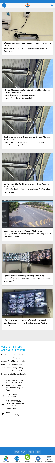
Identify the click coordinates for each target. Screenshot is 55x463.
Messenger (38, 461)
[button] (4, 5)
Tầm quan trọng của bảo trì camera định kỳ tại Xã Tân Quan (27, 44)
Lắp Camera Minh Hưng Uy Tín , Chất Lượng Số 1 (25, 320)
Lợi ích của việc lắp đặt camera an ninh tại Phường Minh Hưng (26, 185)
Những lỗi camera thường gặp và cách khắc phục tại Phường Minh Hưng (27, 91)
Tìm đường (6, 461)
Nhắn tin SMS (49, 461)
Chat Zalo (17, 461)
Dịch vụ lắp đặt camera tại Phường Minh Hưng (24, 276)
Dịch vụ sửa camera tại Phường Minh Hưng (23, 231)
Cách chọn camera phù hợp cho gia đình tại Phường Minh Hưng (27, 138)
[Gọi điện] (27, 457)
